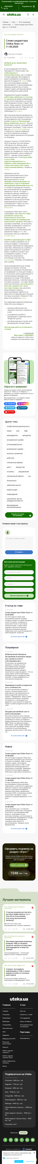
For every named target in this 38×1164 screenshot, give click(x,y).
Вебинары (6, 1021)
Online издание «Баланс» (8, 1051)
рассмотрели (9, 260)
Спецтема (6, 1014)
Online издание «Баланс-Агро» (8, 1056)
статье (23, 81)
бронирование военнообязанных (14, 506)
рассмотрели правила (19, 129)
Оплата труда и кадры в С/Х (16, 965)
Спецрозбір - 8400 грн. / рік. (14, 1096)
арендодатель (12, 435)
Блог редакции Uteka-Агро (16, 34)
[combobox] (19, 590)
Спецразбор (7, 1025)
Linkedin (23, 408)
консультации (9, 236)
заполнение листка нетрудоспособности (15, 500)
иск (29, 476)
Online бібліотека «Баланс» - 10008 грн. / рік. (19, 1108)
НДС (26, 431)
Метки (5, 1066)
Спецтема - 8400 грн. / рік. (14, 1080)
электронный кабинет (15, 476)
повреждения (12, 494)
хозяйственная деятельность (18, 426)
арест (9, 467)
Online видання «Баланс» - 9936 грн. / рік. (18, 1114)
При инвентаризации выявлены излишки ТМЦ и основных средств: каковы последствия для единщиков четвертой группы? (19, 945)
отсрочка (10, 472)
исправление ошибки (15, 440)
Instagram (24, 403)
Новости (5, 1047)
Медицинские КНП (9, 1038)
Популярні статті (10, 1124)
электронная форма (15, 462)
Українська (14, 1133)
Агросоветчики (8, 1028)
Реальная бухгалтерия (7, 1043)
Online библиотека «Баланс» (9, 1062)
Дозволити (18, 1161)
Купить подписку (17, 865)
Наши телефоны (26, 1021)
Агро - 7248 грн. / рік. (12, 1092)
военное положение (15, 453)
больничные (11, 481)
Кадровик (6, 1035)
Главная (5, 1011)
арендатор (26, 435)
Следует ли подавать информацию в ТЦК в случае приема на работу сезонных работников (18, 972)
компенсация (12, 490)
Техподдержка (25, 1018)
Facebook (11, 403)
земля (9, 431)
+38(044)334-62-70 (8, 7)
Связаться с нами (26, 1014)
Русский (23, 1133)
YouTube (11, 412)
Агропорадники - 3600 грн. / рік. (16, 1100)
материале (8, 207)
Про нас (23, 1011)
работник (10, 458)
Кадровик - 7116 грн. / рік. (14, 1084)
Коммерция (7, 1018)
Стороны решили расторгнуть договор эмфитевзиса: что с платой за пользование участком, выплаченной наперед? (18, 916)
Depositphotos (25, 1038)
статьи (23, 298)
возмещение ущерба (15, 449)
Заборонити (30, 1161)
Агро (5, 34)
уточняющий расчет (14, 444)
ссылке (19, 111)
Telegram (11, 408)
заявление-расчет (14, 485)
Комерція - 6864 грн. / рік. (14, 1088)
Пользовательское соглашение (26, 1025)
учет (18, 431)
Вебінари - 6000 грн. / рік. (14, 1103)
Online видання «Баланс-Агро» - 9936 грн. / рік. (18, 1119)
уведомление (23, 472)
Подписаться (27, 6)
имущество (20, 467)
